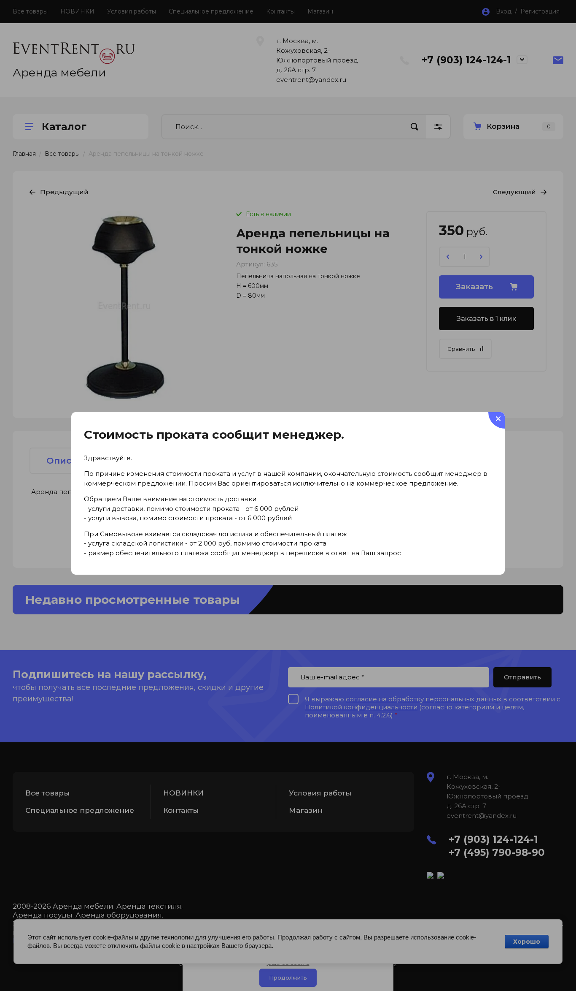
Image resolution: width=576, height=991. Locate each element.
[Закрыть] (496, 420)
